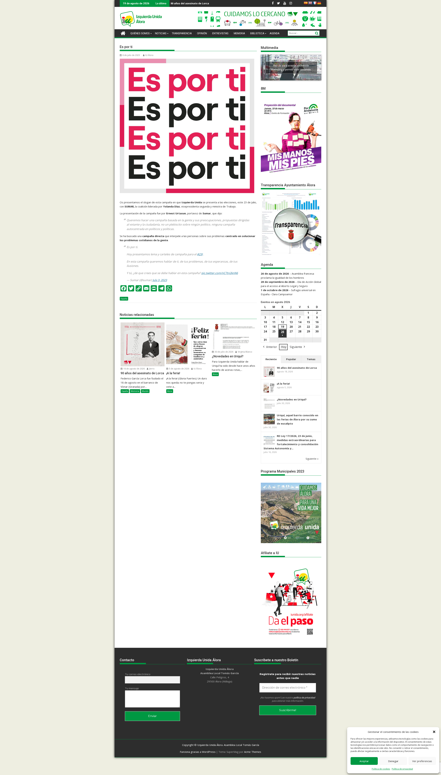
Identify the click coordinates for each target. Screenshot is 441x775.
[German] (319, 3)
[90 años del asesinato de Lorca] (269, 376)
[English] (310, 3)
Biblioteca (257, 33)
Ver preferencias (422, 761)
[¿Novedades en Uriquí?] (269, 408)
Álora (169, 391)
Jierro (152, 368)
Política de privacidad (402, 768)
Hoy (283, 347)
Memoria (239, 33)
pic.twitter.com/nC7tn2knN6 (219, 273)
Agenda (274, 33)
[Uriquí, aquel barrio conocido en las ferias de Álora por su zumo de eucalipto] (269, 424)
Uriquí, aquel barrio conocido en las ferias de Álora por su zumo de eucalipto (297, 419)
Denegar (393, 761)
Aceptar (364, 761)
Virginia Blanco (244, 351)
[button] (434, 732)
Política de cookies (381, 768)
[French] (315, 3)
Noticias (160, 33)
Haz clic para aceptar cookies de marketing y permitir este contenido (291, 67)
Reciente (271, 359)
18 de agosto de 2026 (134, 368)
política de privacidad (304, 697)
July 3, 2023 (160, 280)
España (124, 298)
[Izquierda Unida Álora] (123, 32)
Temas (311, 359)
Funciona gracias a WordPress (198, 751)
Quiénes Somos (140, 33)
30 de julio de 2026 (223, 351)
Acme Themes (252, 751)
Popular (291, 359)
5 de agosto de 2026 (178, 368)
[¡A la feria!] (269, 392)
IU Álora (149, 55)
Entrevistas (220, 33)
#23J (200, 254)
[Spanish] (306, 3)
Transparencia (182, 33)
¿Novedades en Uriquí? (292, 399)
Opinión (202, 33)
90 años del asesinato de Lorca (297, 367)
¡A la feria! (201, 3)
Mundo (145, 391)
